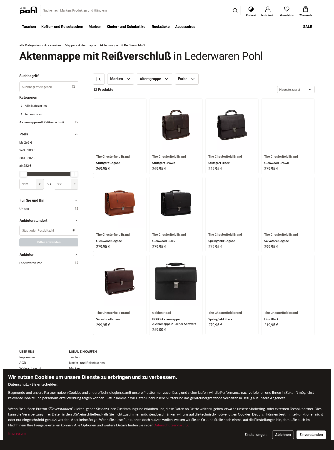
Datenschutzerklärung (170, 425)
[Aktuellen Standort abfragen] (73, 230)
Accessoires (52, 45)
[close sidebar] (99, 79)
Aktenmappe (87, 45)
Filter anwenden (49, 242)
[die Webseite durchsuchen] (235, 10)
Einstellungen (255, 435)
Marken (74, 368)
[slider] (23, 174)
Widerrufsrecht (30, 368)
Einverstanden (311, 435)
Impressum (17, 433)
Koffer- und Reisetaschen (87, 362)
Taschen (74, 357)
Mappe (70, 45)
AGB (22, 362)
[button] (49, 122)
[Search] (73, 86)
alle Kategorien (30, 45)
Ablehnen (283, 435)
